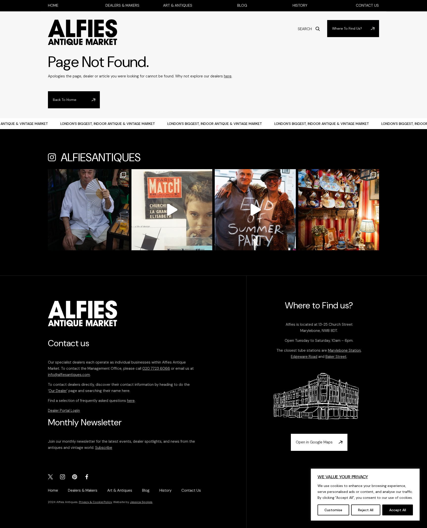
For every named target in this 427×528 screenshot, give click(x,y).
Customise (333, 510)
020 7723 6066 (156, 368)
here (228, 76)
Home (53, 5)
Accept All (397, 510)
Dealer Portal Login (64, 410)
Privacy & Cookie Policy (95, 502)
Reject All (365, 510)
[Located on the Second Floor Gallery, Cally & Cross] (172, 209)
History (300, 5)
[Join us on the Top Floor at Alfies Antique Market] (255, 209)
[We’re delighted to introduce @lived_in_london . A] (338, 209)
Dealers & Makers (122, 5)
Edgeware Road (304, 356)
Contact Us (367, 5)
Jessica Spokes (141, 502)
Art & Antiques (177, 5)
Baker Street (335, 356)
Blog (242, 5)
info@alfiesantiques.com (69, 374)
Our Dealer (58, 390)
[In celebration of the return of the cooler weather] (88, 209)
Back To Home (64, 99)
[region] (365, 495)
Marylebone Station (344, 350)
